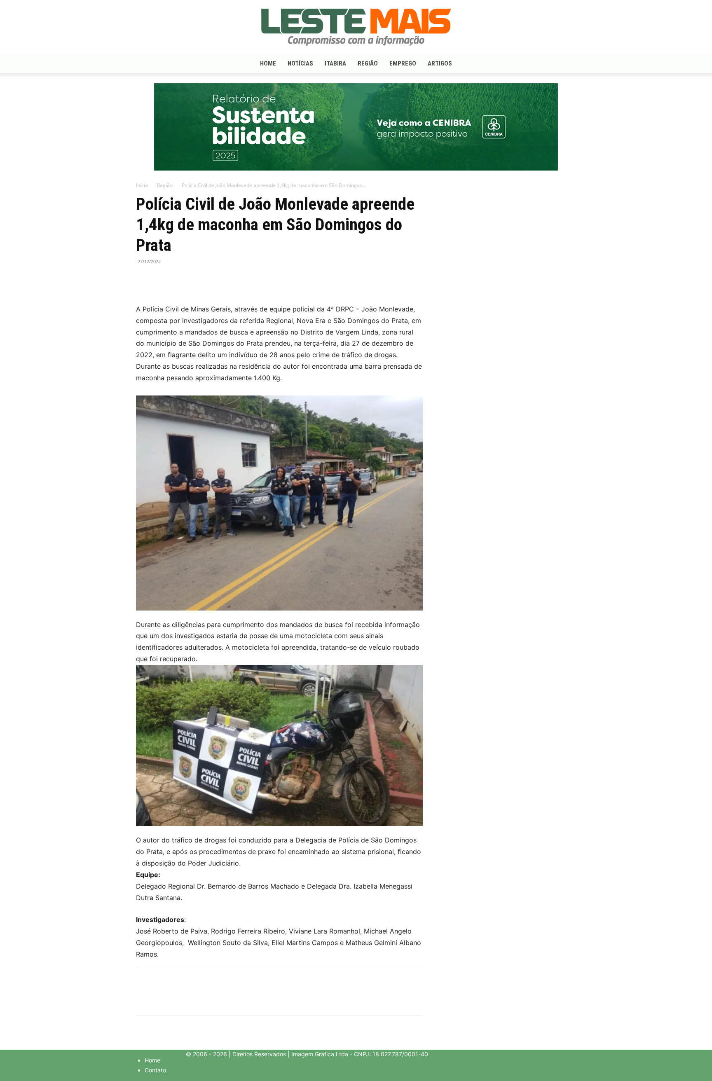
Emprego (402, 63)
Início (142, 185)
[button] (566, 64)
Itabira (335, 63)
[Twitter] (163, 280)
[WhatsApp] (182, 280)
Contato (155, 1070)
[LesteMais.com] (356, 27)
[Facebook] (144, 280)
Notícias (300, 63)
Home (268, 63)
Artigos (440, 63)
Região (368, 63)
